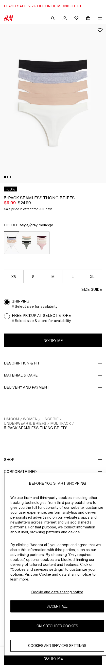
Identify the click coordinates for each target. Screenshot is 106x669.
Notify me (53, 340)
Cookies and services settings (57, 645)
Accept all (57, 606)
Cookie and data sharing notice (57, 592)
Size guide (91, 289)
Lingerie (50, 419)
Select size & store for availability (43, 321)
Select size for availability (36, 306)
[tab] (5, 177)
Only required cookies (57, 626)
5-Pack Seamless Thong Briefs (36, 428)
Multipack (60, 423)
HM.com (11, 419)
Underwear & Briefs (25, 423)
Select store (57, 315)
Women (30, 419)
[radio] (11, 243)
